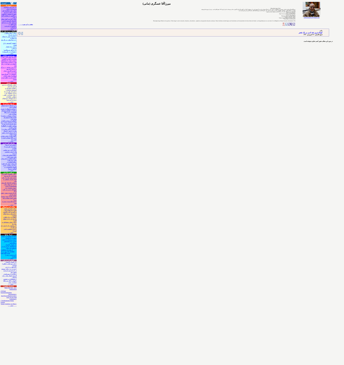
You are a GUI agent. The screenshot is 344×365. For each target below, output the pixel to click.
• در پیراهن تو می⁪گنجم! (10, 50)
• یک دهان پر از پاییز (11, 267)
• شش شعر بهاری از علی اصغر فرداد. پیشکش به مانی (9, 179)
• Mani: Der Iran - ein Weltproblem (10, 288)
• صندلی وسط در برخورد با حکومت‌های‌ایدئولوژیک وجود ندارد (9, 117)
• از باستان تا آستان (11, 245)
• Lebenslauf (13, 299)
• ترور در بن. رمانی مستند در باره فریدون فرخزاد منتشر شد (9, 270)
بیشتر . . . (12, 29)
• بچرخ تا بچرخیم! (11, 100)
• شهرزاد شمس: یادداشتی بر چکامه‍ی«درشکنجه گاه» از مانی (9, 15)
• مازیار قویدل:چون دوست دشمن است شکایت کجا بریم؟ (9, 198)
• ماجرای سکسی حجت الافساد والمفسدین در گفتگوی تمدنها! (10, 167)
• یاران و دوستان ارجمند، (9, 239)
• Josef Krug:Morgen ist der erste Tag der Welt (9, 296)
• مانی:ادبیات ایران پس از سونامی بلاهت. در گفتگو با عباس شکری (9, 126)
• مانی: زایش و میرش (10, 12)
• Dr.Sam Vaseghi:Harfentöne (6, 291)
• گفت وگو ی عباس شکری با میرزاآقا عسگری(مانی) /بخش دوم (9, 137)
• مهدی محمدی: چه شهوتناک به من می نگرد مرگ (10, 189)
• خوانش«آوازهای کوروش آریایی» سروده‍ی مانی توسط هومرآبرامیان (9, 184)
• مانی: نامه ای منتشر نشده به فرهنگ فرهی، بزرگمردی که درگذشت (10, 210)
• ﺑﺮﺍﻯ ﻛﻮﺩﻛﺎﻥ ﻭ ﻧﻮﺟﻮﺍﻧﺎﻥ (9, 98)
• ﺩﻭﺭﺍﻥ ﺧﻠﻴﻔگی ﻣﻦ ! (10, 93)
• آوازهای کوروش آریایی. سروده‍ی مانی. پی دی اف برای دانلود (9, 22)
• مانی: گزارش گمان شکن (9, 19)
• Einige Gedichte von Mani (9, 304)
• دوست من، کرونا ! (11, 145)
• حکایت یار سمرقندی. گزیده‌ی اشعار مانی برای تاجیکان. (9, 275)
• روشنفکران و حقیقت (10, 279)
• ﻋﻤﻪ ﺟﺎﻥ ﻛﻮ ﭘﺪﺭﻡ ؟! (10, 91)
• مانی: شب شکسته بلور (9, 10)
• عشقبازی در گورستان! (9, 52)
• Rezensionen (13, 294)
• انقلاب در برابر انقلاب (10, 217)
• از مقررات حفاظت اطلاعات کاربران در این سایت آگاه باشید (7, 251)
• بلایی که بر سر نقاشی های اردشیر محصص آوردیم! (10, 151)
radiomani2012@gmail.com (311, 17)
